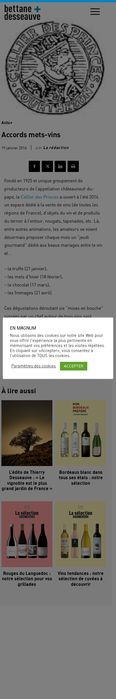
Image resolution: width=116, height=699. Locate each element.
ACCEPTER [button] (73, 366)
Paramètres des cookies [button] (33, 366)
